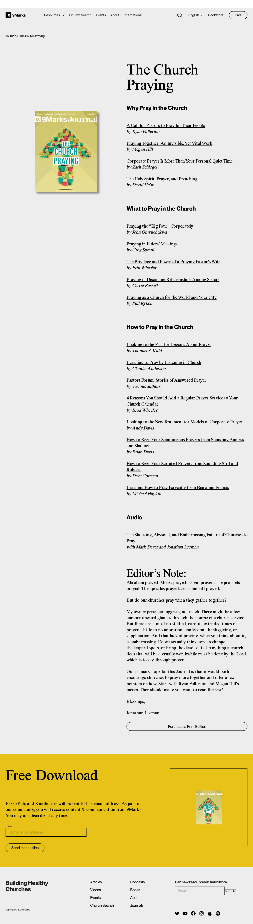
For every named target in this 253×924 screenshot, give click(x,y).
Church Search (80, 15)
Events (101, 15)
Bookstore (215, 15)
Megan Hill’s (227, 684)
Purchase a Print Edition (187, 726)
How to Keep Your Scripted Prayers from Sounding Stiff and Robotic (182, 467)
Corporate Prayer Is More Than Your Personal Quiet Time (179, 161)
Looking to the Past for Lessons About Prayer (168, 345)
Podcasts (137, 882)
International (133, 15)
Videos (95, 890)
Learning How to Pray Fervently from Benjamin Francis (177, 487)
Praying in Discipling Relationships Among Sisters (172, 279)
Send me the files (25, 848)
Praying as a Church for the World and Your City (171, 297)
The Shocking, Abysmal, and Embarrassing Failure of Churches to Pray (186, 538)
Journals (11, 36)
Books (135, 890)
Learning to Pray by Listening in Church (163, 362)
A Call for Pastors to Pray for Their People (165, 125)
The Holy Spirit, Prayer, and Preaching (161, 179)
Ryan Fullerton (192, 684)
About (114, 15)
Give (238, 15)
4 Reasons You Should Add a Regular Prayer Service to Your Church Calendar (182, 401)
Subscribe (230, 891)
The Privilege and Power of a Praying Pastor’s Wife (173, 262)
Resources (52, 15)
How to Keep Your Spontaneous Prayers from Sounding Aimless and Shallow (185, 443)
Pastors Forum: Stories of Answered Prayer (166, 380)
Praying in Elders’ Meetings (152, 244)
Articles (96, 882)
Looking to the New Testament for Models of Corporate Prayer (184, 422)
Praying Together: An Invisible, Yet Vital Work (169, 143)
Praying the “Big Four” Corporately (159, 226)
